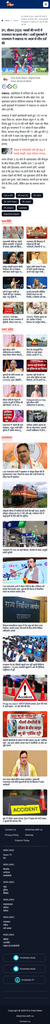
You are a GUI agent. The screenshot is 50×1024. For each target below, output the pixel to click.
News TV (7, 854)
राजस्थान (6, 921)
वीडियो (5, 939)
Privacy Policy (12, 834)
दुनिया (5, 889)
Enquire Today (22, 840)
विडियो (5, 893)
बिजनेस (6, 869)
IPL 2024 (37, 195)
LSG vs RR (8, 195)
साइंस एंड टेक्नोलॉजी (11, 945)
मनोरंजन (6, 872)
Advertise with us (33, 829)
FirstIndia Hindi (27, 957)
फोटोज (6, 907)
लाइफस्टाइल (8, 904)
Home (7, 20)
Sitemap (29, 834)
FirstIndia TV (27, 979)
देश (4, 858)
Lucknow (23, 207)
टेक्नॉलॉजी (7, 875)
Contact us (10, 829)
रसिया (5, 924)
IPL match (26, 201)
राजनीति (6, 942)
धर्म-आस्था (7, 928)
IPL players (9, 207)
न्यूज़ (5, 886)
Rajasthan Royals (11, 214)
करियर (5, 910)
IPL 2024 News (10, 201)
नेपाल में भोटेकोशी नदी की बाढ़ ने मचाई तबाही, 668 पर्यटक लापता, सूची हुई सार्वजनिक (30, 151)
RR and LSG (23, 195)
